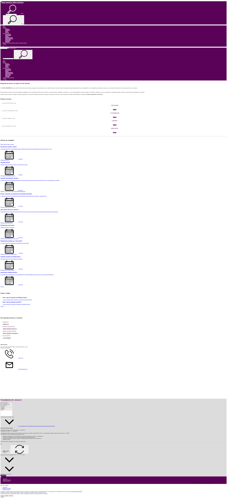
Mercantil (7, 32)
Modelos (6, 36)
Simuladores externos (9, 38)
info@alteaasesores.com (22, 369)
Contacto (4, 44)
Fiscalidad (7, 29)
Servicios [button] (4, 28)
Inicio (4, 25)
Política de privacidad (7, 480)
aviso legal (11, 441)
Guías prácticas (8, 35)
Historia (4, 27)
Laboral (6, 31)
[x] (3, 46)
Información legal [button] (6, 33)
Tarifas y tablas (8, 39)
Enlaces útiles (7, 40)
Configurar (6, 495)
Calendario (7, 41)
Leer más (114, 109)
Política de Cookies (6, 489)
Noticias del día (8, 34)
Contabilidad (7, 30)
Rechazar (11, 495)
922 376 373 (20, 358)
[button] (13, 13)
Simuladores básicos (9, 37)
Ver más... (2, 286)
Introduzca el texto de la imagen (6, 454)
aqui (25, 441)
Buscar (4, 14)
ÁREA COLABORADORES (21, 42)
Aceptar (2, 495)
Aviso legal (5, 478)
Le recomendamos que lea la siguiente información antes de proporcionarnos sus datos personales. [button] (36, 426)
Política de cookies (6, 481)
